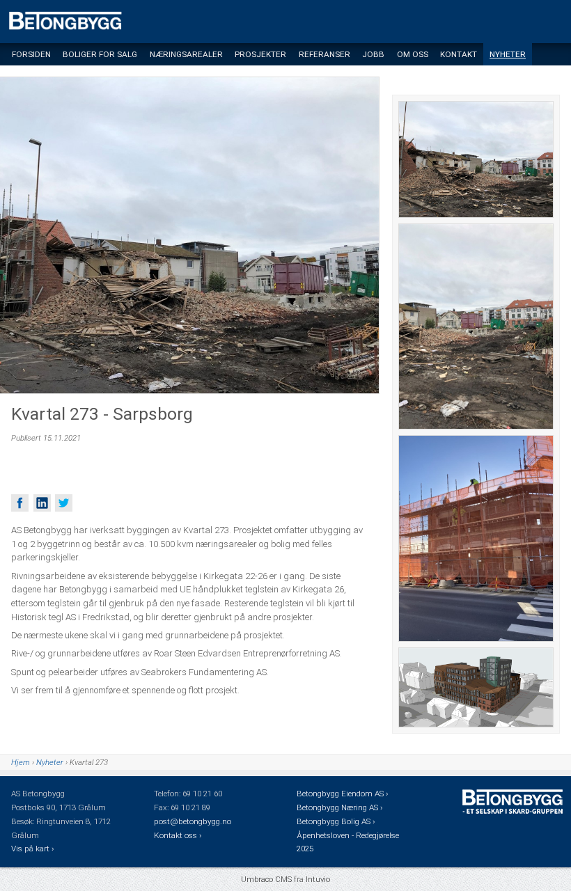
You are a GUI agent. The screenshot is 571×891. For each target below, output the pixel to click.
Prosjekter (260, 54)
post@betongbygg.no (192, 821)
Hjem (20, 762)
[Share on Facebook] (20, 503)
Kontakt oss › (177, 835)
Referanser (324, 54)
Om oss (412, 54)
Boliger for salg (100, 54)
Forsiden (31, 54)
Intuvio (318, 879)
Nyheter (508, 54)
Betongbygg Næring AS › (340, 807)
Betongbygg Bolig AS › (337, 821)
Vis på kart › (33, 848)
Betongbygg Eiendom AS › (343, 793)
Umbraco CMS (266, 879)
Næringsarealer (186, 54)
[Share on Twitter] (63, 503)
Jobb (373, 54)
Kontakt (458, 54)
